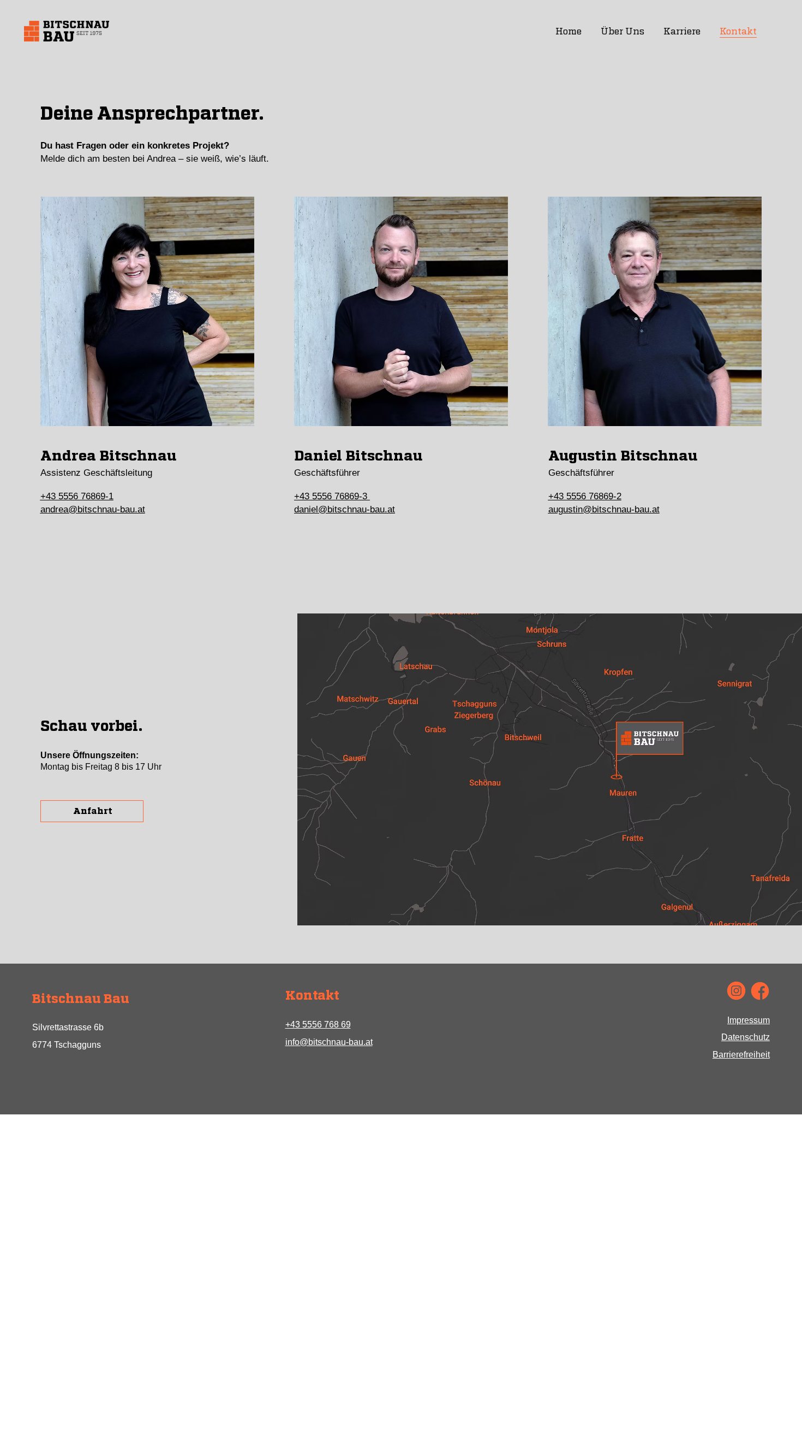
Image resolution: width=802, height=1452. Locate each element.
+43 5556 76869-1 (76, 496)
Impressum (748, 1020)
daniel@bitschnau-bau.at (344, 509)
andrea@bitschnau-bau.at (92, 509)
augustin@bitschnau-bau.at (604, 509)
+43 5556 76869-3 (332, 496)
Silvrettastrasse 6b (68, 1027)
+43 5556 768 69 (318, 1024)
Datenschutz (745, 1037)
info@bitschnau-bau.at (329, 1042)
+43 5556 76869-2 (584, 496)
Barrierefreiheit (741, 1054)
